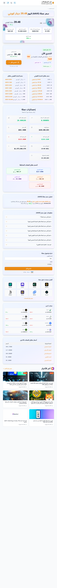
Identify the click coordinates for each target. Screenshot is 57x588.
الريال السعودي (47, 347)
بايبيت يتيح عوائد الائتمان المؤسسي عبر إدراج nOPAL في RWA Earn (43, 421)
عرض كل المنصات (28, 298)
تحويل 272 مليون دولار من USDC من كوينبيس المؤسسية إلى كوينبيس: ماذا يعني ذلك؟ (17, 384)
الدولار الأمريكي (47, 350)
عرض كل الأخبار (8, 368)
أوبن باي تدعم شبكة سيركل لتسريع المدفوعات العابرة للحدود (15, 421)
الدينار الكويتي (49, 256)
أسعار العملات (51, 9)
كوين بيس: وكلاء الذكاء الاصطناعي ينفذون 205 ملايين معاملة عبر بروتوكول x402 (41, 384)
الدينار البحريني (47, 360)
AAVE (51, 262)
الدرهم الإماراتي (47, 353)
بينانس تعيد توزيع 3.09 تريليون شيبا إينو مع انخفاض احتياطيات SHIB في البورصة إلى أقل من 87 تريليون (42, 402)
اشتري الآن (14, 62)
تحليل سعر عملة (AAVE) (45, 196)
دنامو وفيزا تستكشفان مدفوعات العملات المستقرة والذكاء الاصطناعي (16, 402)
